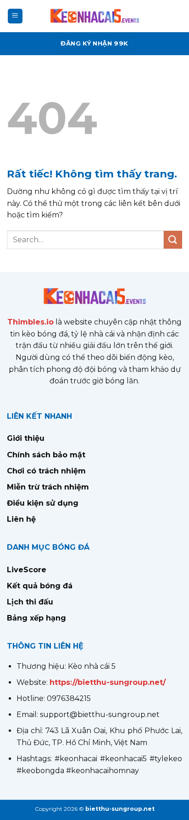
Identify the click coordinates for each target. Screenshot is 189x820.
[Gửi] (173, 240)
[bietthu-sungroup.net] (94, 16)
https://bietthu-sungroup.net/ (108, 682)
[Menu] (15, 16)
